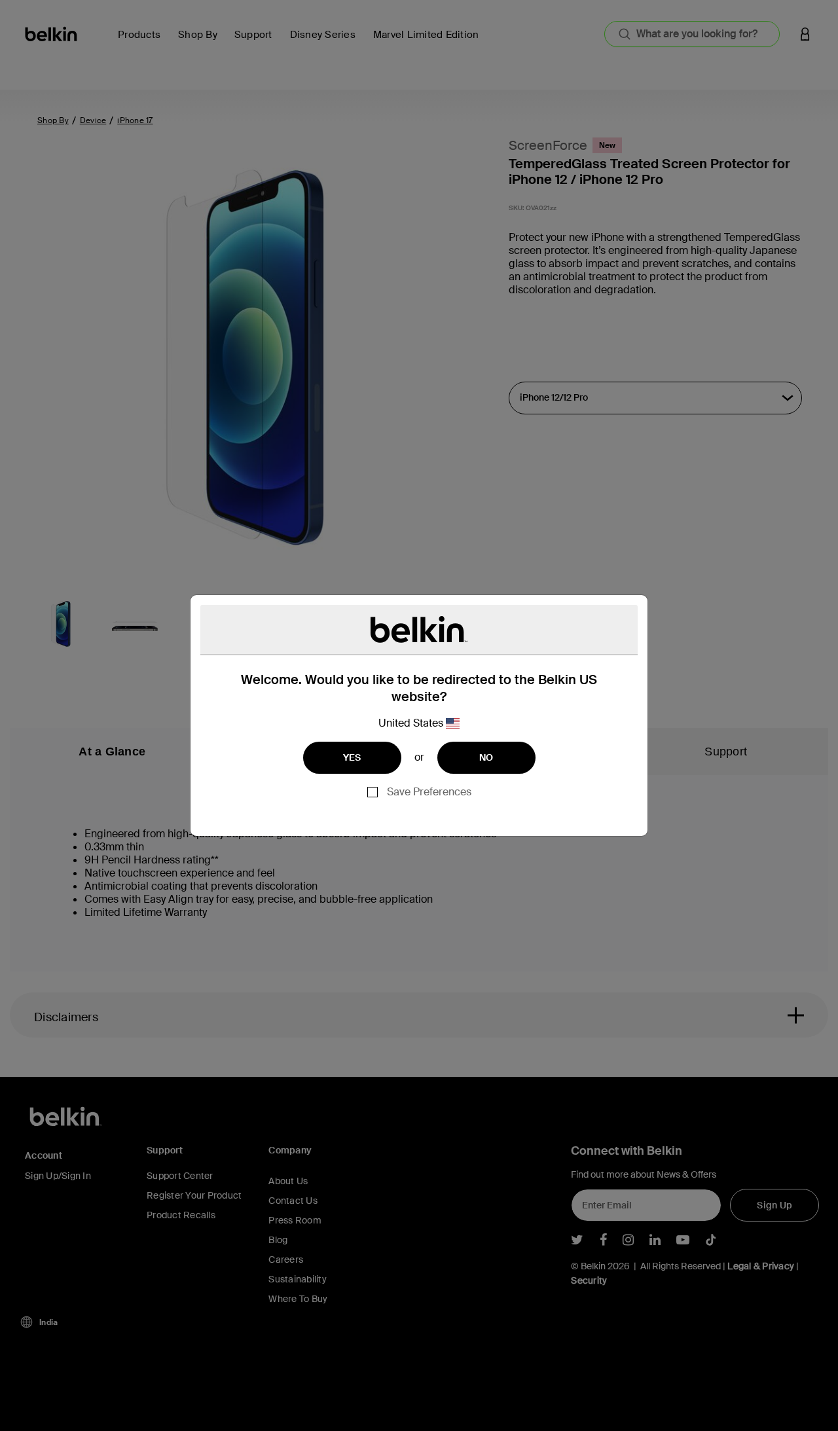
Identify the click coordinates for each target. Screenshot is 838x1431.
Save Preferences (429, 792)
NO (486, 757)
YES (352, 757)
